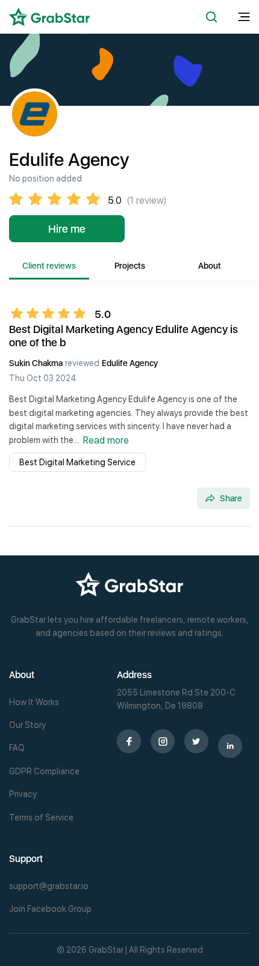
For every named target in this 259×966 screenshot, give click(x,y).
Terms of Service (41, 817)
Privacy (23, 794)
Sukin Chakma (36, 363)
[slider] (52, 313)
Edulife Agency (130, 363)
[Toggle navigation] (244, 17)
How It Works (34, 702)
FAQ (17, 748)
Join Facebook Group (50, 909)
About (209, 266)
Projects (129, 266)
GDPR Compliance (44, 771)
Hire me (67, 228)
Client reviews (49, 266)
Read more (106, 440)
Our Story (27, 725)
